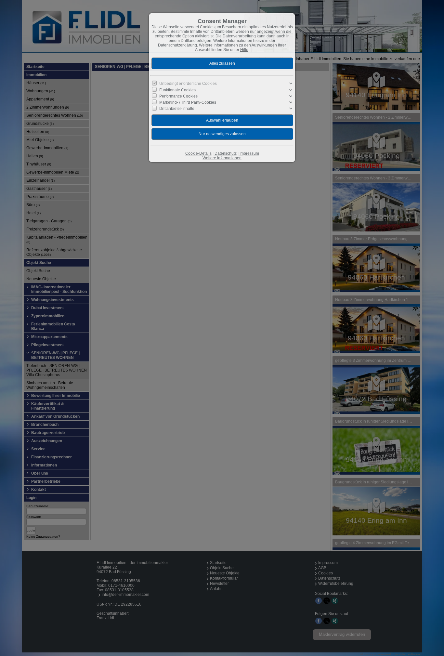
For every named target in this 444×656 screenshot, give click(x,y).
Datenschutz (226, 153)
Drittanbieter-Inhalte (176, 108)
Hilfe (244, 49)
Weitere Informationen (222, 158)
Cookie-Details (198, 153)
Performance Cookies (178, 96)
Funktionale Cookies (177, 89)
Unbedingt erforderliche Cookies (188, 83)
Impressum (249, 153)
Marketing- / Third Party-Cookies (187, 102)
